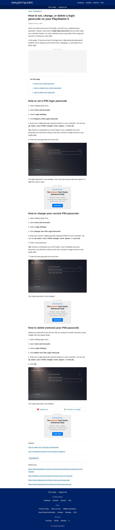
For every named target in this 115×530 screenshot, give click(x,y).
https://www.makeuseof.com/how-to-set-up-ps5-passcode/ (49, 480)
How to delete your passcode (44, 92)
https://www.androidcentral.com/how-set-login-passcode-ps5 (49, 484)
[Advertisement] (57, 61)
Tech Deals (52, 7)
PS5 (102, 3)
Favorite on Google (74, 409)
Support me (42, 409)
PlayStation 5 (37, 11)
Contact (60, 512)
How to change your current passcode (47, 88)
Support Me (62, 7)
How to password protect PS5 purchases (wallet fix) (46, 451)
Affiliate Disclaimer (69, 509)
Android (88, 3)
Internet (96, 3)
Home (30, 11)
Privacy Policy (44, 509)
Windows (80, 3)
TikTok (56, 521)
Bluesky (63, 521)
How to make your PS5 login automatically (43, 447)
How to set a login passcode (44, 84)
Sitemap (68, 512)
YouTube (48, 521)
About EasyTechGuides (46, 512)
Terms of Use (56, 509)
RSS (75, 512)
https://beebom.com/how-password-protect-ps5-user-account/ (50, 476)
